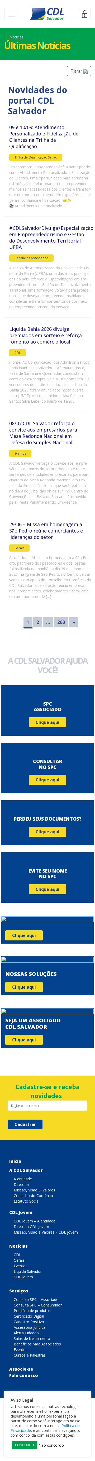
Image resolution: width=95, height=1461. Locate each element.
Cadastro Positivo (29, 1321)
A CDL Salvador (26, 1170)
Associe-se (21, 1369)
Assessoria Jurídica (29, 1327)
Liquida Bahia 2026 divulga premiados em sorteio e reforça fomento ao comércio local (45, 335)
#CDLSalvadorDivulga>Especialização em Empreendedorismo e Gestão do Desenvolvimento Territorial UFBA (51, 237)
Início (15, 1161)
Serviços (18, 1291)
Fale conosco (23, 1375)
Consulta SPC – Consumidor (38, 1305)
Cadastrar (25, 1124)
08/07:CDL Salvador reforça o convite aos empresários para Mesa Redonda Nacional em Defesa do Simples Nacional (43, 433)
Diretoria (21, 1184)
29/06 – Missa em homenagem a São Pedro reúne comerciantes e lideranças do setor (46, 530)
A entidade (23, 1178)
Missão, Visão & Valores (34, 1189)
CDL (18, 352)
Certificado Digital (29, 1316)
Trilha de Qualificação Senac (36, 157)
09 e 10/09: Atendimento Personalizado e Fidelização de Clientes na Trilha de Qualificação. (43, 136)
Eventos (20, 453)
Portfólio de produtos (32, 1310)
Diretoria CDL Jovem (31, 1226)
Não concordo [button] (51, 1445)
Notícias (18, 1246)
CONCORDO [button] (24, 1444)
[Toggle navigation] (11, 14)
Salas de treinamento (32, 1338)
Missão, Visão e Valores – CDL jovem (46, 1232)
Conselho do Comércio (33, 1195)
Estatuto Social (26, 1201)
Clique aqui (47, 722)
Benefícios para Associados (37, 1343)
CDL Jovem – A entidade (34, 1221)
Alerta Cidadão (26, 1332)
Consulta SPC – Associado (36, 1299)
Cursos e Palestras (30, 1355)
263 (61, 622)
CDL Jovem (20, 1212)
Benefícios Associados (31, 258)
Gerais (19, 548)
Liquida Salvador (28, 1271)
